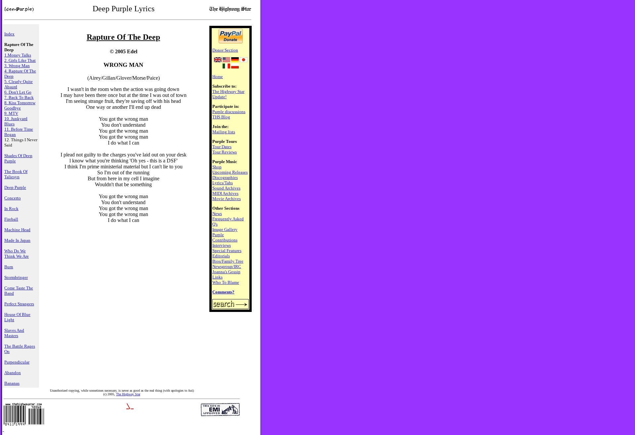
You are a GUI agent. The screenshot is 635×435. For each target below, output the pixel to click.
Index (9, 33)
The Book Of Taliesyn (15, 174)
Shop (217, 166)
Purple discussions (228, 111)
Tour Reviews (224, 152)
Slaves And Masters (14, 333)
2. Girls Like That (20, 60)
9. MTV (11, 113)
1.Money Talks (17, 55)
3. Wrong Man (17, 65)
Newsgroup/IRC (226, 266)
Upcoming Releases (230, 172)
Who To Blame (225, 282)
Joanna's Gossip (226, 271)
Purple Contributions (224, 237)
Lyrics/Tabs (222, 182)
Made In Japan (17, 240)
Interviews (221, 245)
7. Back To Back (19, 97)
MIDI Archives (225, 193)
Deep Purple (15, 187)
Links (217, 277)
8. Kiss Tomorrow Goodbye (19, 105)
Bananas (12, 383)
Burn (8, 266)
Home (217, 76)
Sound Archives (226, 188)
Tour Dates (222, 146)
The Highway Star (128, 394)
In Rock (11, 208)
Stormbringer (16, 277)
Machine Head (17, 229)
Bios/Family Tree (227, 261)
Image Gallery (224, 229)
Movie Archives (226, 198)
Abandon (12, 372)
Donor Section (225, 50)
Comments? (223, 291)
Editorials (221, 255)
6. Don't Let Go (17, 92)
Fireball (11, 219)
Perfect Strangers (19, 303)
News (217, 213)
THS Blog (221, 116)
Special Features (226, 250)
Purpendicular (16, 362)
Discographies (225, 177)
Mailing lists (223, 131)
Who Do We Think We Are (16, 253)
